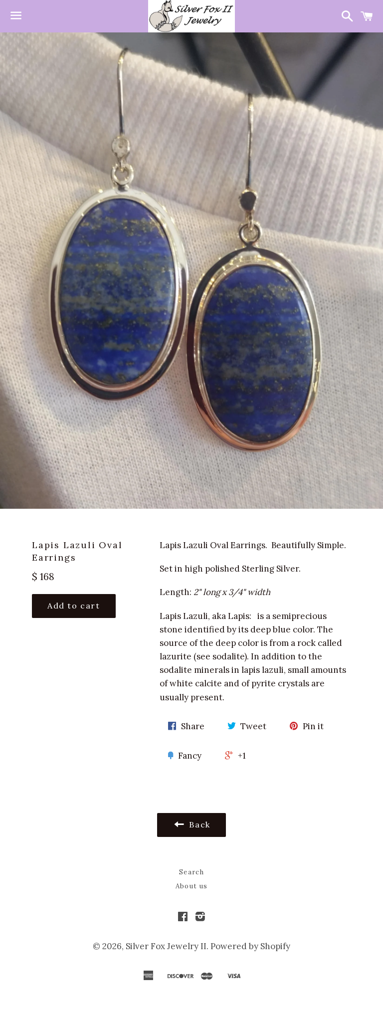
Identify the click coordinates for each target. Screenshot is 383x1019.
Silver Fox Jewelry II (166, 946)
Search (191, 872)
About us (191, 886)
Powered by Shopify (250, 946)
